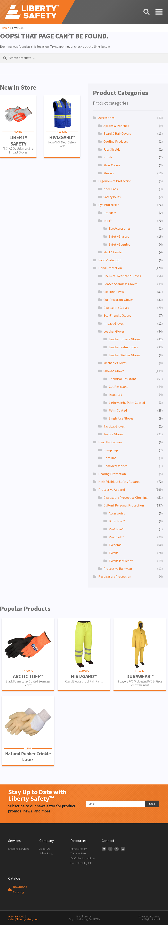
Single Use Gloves (121, 418)
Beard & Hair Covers (117, 133)
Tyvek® (113, 553)
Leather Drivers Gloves (124, 339)
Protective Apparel (111, 489)
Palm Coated (118, 410)
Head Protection (110, 442)
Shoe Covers (111, 165)
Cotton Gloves (113, 292)
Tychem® (115, 545)
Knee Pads (110, 189)
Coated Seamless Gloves (120, 284)
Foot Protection (109, 260)
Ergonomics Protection (115, 181)
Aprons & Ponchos (116, 126)
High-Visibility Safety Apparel (119, 481)
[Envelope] (123, 849)
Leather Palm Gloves (123, 347)
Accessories (106, 118)
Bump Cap (110, 450)
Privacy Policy (78, 849)
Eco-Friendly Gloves (117, 315)
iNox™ (107, 221)
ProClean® (116, 529)
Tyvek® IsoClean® (121, 561)
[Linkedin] (104, 849)
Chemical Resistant (122, 379)
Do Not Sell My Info (81, 863)
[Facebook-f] (110, 849)
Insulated (115, 395)
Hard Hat (109, 458)
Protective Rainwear (117, 568)
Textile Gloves (113, 434)
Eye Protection (108, 205)
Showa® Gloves (113, 371)
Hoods (107, 157)
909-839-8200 (16, 916)
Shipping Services (18, 849)
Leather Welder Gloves (124, 355)
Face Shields (111, 149)
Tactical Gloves (114, 426)
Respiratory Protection (114, 576)
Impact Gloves (113, 323)
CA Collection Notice (82, 858)
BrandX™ (109, 213)
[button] (159, 12)
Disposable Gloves (116, 308)
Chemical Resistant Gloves (122, 276)
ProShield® (116, 537)
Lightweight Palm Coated (127, 402)
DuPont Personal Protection (123, 505)
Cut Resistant (118, 387)
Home (5, 28)
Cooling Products (115, 141)
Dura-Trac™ (117, 521)
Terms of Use (78, 853)
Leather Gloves (114, 331)
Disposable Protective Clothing (125, 497)
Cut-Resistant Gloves (118, 300)
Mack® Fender (113, 252)
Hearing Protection (112, 474)
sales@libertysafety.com (23, 918)
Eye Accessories (120, 228)
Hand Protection (110, 268)
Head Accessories (115, 466)
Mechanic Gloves (115, 363)
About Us (44, 849)
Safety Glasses (119, 236)
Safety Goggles (119, 244)
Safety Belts (112, 197)
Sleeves (108, 173)
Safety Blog (45, 853)
